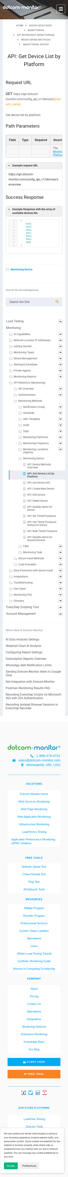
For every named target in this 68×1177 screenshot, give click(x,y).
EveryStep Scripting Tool (22, 607)
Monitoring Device (21, 269)
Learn (34, 946)
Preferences (29, 1165)
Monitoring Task (32, 552)
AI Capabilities (22, 334)
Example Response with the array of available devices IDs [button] (33, 211)
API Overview (26, 388)
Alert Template (31, 418)
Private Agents (22, 370)
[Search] (57, 301)
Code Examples (27, 564)
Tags (26, 431)
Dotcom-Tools (34, 1126)
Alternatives (34, 938)
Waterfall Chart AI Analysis (23, 646)
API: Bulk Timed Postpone (42, 531)
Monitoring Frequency (36, 443)
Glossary (19, 600)
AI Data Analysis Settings (22, 639)
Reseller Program (34, 915)
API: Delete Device (37, 500)
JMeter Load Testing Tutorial (34, 953)
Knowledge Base (34, 1041)
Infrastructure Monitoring (34, 824)
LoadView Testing (34, 1119)
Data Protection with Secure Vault (33, 570)
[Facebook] (24, 1093)
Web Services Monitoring (34, 801)
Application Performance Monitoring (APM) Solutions (33, 841)
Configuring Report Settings (24, 652)
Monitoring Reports (25, 376)
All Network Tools (34, 889)
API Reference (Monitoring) (29, 382)
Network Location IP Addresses (32, 340)
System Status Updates (34, 930)
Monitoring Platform (60, 153)
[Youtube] (44, 1093)
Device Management (25, 358)
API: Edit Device (36, 494)
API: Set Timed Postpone (41, 515)
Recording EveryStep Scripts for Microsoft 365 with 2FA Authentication (33, 696)
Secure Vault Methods (31, 558)
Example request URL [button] (25, 165)
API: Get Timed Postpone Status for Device (41, 523)
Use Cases (20, 588)
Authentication (27, 394)
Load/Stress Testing (34, 831)
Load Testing (15, 321)
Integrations (21, 576)
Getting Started (23, 346)
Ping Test (34, 881)
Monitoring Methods (30, 400)
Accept (11, 1165)
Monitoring (13, 328)
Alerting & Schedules (25, 364)
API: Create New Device (40, 488)
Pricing (34, 996)
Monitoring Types (24, 352)
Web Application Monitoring (34, 816)
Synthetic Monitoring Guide (34, 961)
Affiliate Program (34, 908)
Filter (26, 546)
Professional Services (34, 923)
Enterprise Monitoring (34, 1034)
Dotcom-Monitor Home (34, 794)
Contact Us (34, 1003)
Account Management (21, 613)
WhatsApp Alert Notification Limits (29, 665)
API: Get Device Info (38, 482)
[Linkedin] (38, 1093)
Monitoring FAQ (23, 594)
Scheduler (29, 412)
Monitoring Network (34, 1026)
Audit (26, 425)
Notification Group (34, 406)
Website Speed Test (34, 866)
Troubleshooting (23, 582)
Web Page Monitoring (34, 809)
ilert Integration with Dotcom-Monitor (30, 681)
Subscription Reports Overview (26, 659)
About (34, 988)
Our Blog (34, 1049)
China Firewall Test (34, 874)
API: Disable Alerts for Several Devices (39, 539)
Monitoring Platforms (35, 437)
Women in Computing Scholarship (34, 968)
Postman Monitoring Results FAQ (28, 688)
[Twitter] (31, 1093)
